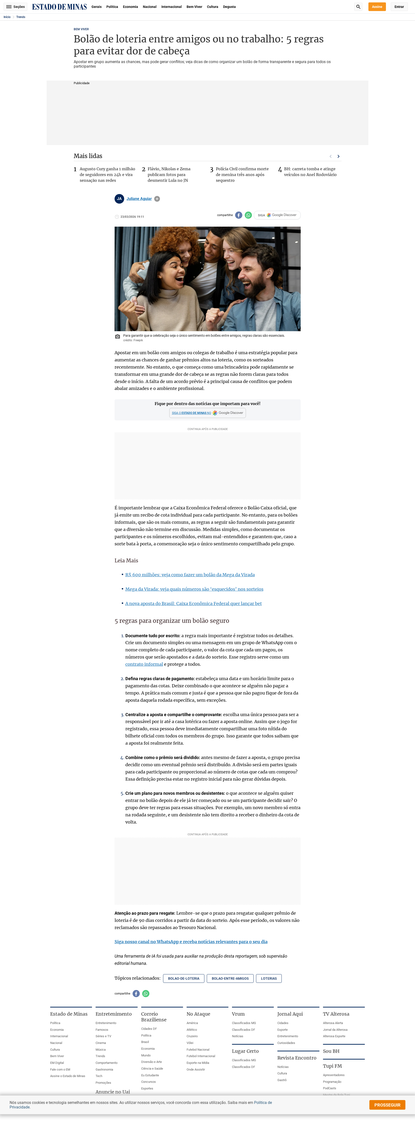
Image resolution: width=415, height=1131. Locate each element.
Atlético (192, 1029)
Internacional (171, 7)
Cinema (101, 1043)
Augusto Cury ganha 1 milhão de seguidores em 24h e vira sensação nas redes (107, 174)
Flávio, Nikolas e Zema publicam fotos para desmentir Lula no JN (169, 174)
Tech (99, 1076)
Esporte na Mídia (198, 1063)
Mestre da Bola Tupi (336, 1095)
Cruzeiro (192, 1036)
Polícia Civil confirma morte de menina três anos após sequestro (242, 174)
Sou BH (331, 1051)
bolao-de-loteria (183, 978)
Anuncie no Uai (113, 1092)
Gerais (97, 7)
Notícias (237, 1036)
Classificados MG (244, 1023)
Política (112, 7)
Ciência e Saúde (152, 1068)
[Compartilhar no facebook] (238, 215)
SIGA (261, 215)
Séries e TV (103, 1036)
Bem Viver (194, 7)
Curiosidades (286, 1043)
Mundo (146, 1055)
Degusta (229, 7)
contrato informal (144, 664)
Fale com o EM (60, 1069)
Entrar (399, 7)
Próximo (339, 156)
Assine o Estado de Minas (67, 1076)
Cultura (212, 7)
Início (7, 17)
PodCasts (329, 1088)
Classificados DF (243, 1029)
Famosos (102, 1029)
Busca (358, 7)
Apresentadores (334, 1075)
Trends (20, 17)
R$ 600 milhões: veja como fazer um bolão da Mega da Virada (190, 574)
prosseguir (387, 1104)
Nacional (150, 7)
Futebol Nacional (198, 1049)
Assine (377, 7)
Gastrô (282, 1080)
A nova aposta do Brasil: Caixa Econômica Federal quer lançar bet (193, 603)
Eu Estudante (150, 1075)
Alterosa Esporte (334, 1036)
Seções (19, 7)
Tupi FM (332, 1066)
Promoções (103, 1082)
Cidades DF (149, 1029)
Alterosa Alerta (333, 1023)
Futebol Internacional (201, 1056)
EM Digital (57, 1063)
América (192, 1023)
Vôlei (190, 1043)
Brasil (145, 1042)
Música (101, 1049)
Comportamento (106, 1063)
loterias (269, 978)
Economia (130, 7)
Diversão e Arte (151, 1062)
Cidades (282, 1023)
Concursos (148, 1082)
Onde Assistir (196, 1069)
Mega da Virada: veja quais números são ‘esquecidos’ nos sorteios (194, 589)
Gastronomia (104, 1069)
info (157, 199)
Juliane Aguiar (139, 199)
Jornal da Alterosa (335, 1029)
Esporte (282, 1029)
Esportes (147, 1088)
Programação (332, 1082)
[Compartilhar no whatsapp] (248, 215)
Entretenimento (106, 1023)
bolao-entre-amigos (230, 978)
